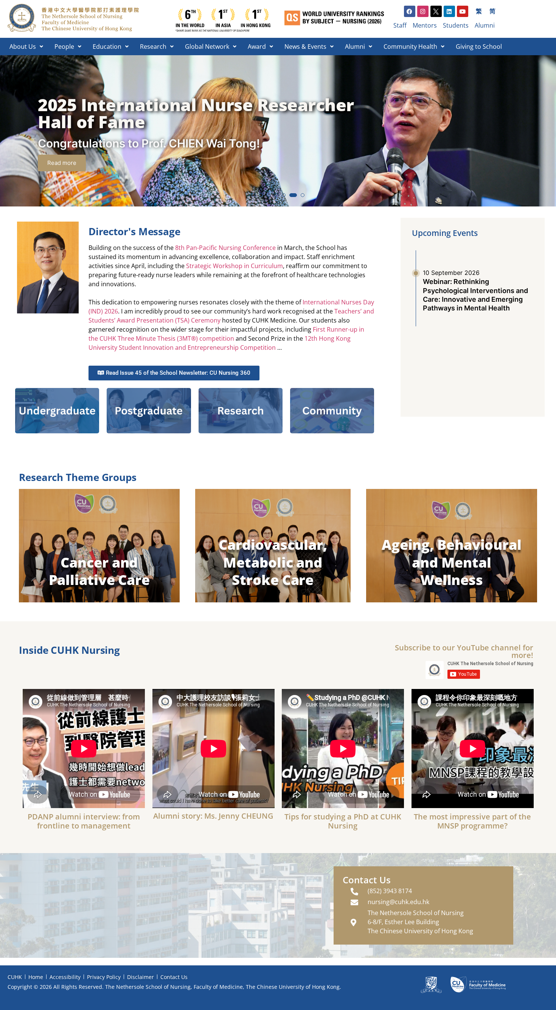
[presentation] (13, 135)
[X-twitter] (436, 11)
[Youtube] (462, 11)
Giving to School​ (479, 46)
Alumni (355, 46)
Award (257, 46)
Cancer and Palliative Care (99, 571)
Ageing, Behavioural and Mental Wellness (452, 562)
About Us (22, 46)
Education (107, 46)
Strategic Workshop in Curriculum (234, 266)
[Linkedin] (449, 11)
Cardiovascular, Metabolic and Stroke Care (273, 562)
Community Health (410, 46)
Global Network (207, 46)
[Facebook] (409, 11)
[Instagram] (423, 11)
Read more (61, 162)
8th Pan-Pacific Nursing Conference (225, 248)
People (64, 46)
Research (153, 46)
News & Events (305, 46)
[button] (253, 195)
